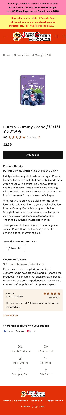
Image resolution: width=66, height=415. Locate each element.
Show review (10, 315)
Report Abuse (54, 400)
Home (6, 55)
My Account (46, 351)
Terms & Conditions (15, 400)
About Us (37, 400)
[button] (33, 36)
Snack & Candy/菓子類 (38, 55)
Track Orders (20, 362)
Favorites (45, 362)
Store (17, 55)
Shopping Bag (20, 374)
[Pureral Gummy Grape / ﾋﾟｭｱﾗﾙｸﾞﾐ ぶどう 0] (33, 90)
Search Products (20, 351)
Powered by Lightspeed (33, 406)
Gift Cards (46, 374)
